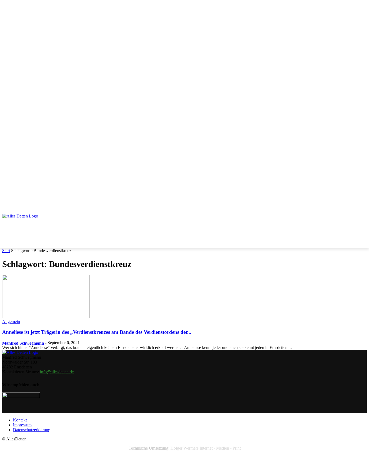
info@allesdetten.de (57, 372)
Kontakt (20, 420)
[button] (360, 198)
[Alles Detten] (25, 223)
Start (6, 250)
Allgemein (11, 321)
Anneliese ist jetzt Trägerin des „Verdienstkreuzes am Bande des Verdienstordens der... (96, 332)
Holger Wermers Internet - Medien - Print (205, 448)
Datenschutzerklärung (31, 429)
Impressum (22, 425)
